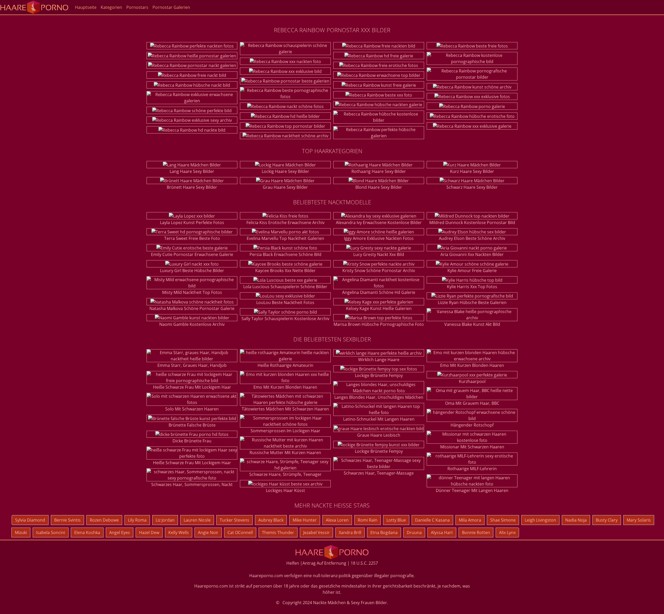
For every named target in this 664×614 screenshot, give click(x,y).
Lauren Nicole (197, 520)
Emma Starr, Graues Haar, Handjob (192, 365)
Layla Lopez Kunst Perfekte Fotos (192, 222)
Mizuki (21, 532)
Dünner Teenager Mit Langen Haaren (472, 490)
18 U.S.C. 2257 (364, 563)
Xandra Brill (350, 532)
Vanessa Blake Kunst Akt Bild (472, 324)
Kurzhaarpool (472, 381)
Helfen (292, 563)
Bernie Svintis (67, 520)
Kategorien (111, 7)
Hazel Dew (149, 532)
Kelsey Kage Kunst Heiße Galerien (379, 308)
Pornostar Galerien (171, 7)
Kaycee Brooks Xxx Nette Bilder (285, 270)
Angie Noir (208, 532)
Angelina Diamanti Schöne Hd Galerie (378, 292)
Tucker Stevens (234, 520)
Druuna (414, 532)
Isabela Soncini (50, 532)
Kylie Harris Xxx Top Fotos (472, 286)
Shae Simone (503, 520)
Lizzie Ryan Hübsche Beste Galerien (472, 302)
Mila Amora (470, 520)
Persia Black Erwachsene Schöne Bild (285, 254)
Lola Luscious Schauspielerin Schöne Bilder (285, 286)
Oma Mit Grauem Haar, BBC (472, 403)
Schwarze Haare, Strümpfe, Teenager (285, 474)
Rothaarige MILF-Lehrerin (472, 468)
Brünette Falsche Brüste (192, 425)
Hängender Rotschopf (472, 425)
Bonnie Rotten (476, 532)
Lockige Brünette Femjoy (379, 375)
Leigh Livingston (540, 520)
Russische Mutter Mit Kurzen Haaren (285, 452)
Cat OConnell (240, 532)
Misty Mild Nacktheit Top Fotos (192, 292)
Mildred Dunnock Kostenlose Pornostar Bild (472, 222)
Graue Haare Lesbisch (378, 435)
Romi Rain (367, 520)
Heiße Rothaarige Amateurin (285, 365)
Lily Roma (137, 520)
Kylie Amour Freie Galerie (472, 270)
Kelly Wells (178, 532)
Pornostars (137, 7)
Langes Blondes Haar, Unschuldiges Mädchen (378, 397)
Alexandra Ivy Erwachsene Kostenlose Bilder (379, 222)
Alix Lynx (507, 532)
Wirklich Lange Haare (378, 359)
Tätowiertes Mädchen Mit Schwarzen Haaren (285, 409)
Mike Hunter (305, 520)
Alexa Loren (337, 520)
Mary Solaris (639, 520)
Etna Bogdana (384, 532)
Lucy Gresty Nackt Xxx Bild (378, 254)
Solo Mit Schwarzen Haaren (192, 409)
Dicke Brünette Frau (191, 441)
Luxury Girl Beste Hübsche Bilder (192, 270)
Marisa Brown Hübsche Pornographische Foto (379, 324)
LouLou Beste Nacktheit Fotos (285, 302)
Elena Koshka (87, 532)
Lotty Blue (396, 520)
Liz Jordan (165, 520)
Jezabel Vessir (316, 532)
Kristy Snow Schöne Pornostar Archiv (378, 270)
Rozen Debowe (104, 520)
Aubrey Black (270, 520)
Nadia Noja (576, 520)
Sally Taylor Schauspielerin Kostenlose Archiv (285, 318)
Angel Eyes (119, 532)
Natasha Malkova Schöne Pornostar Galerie (191, 308)
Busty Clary (607, 520)
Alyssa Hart (442, 532)
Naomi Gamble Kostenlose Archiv (192, 324)
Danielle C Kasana (432, 520)
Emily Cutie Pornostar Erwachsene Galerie (192, 254)
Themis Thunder (278, 532)
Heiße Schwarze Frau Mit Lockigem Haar (192, 387)
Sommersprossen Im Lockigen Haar (285, 431)
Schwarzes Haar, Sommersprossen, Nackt (192, 484)
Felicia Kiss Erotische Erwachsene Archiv (285, 222)
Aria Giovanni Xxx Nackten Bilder (472, 254)
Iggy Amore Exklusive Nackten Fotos (379, 238)
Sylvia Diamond (30, 520)
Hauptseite (85, 7)
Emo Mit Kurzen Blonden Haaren (285, 387)
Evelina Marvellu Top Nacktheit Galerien (285, 238)
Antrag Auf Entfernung (324, 563)
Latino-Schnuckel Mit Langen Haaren (378, 419)
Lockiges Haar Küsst (285, 490)
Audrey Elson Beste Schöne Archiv (472, 238)
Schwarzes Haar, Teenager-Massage (379, 473)
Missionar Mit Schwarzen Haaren (472, 447)
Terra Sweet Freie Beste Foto (192, 238)
